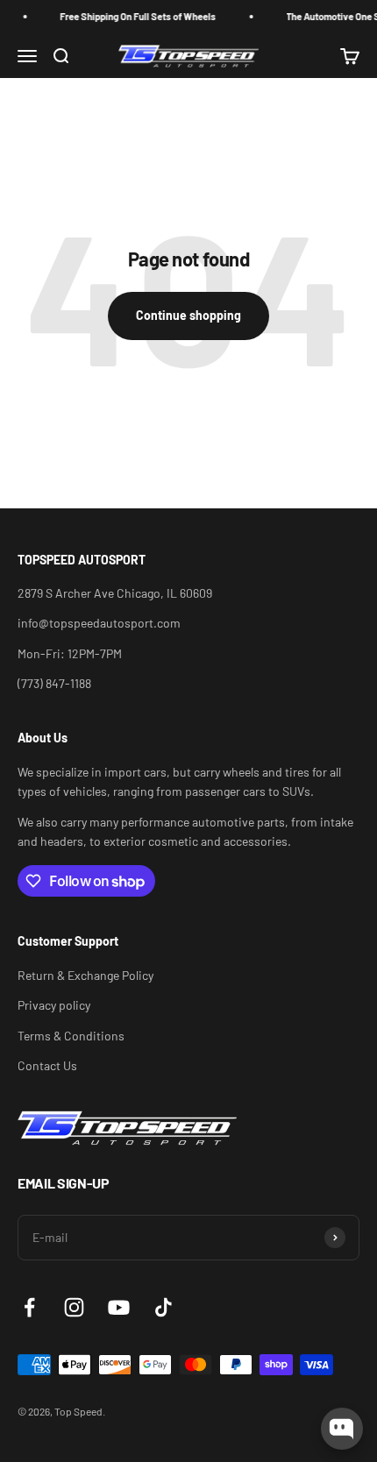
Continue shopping (188, 315)
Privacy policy (54, 1004)
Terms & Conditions (71, 1035)
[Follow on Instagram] (74, 1307)
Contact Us (47, 1065)
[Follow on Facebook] (29, 1307)
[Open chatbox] (342, 1429)
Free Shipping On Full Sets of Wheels (133, 16)
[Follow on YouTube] (119, 1307)
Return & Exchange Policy (85, 975)
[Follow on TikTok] (163, 1307)
